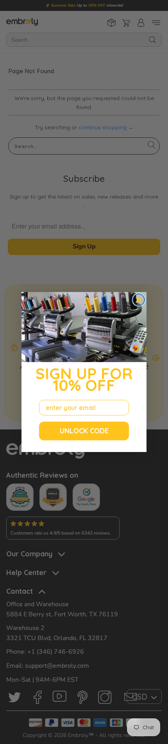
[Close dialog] (139, 300)
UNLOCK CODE (84, 430)
